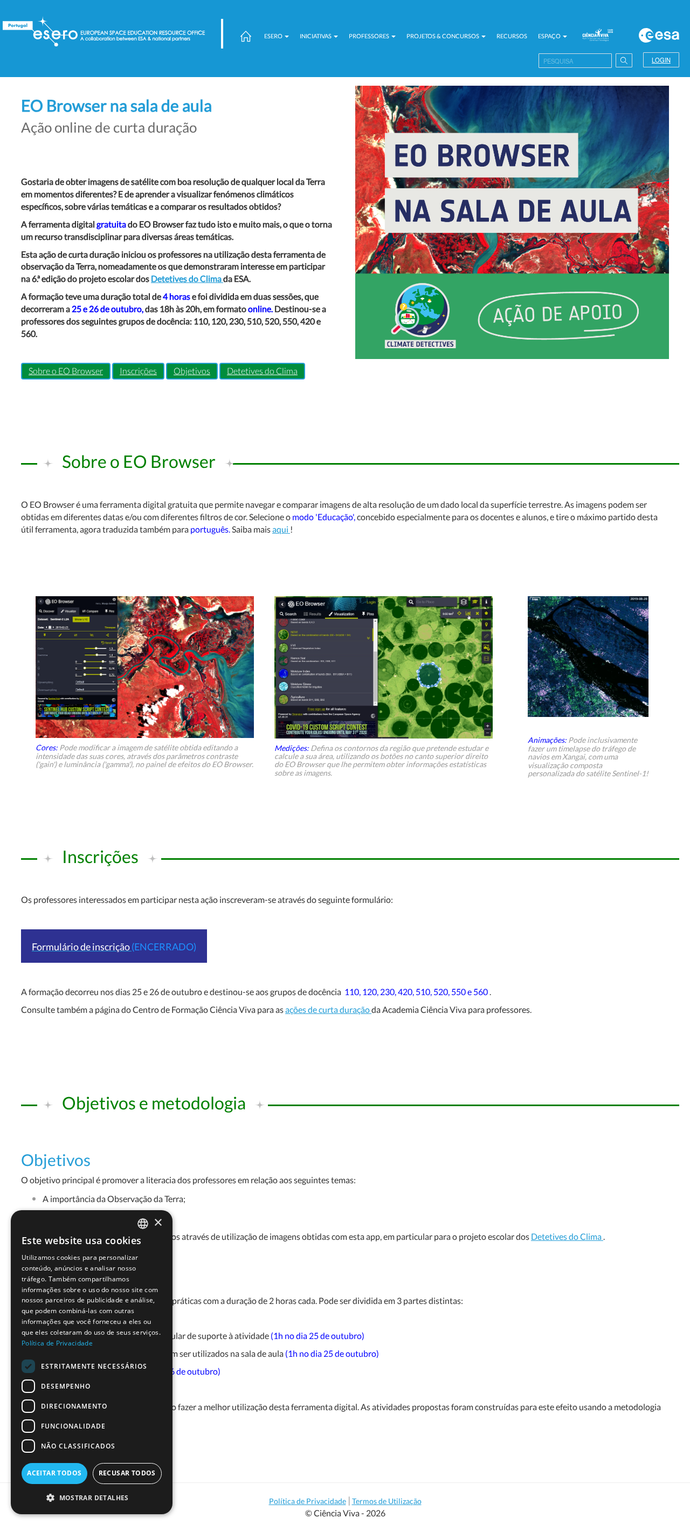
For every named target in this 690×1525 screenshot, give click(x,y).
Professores (369, 35)
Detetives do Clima (187, 278)
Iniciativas (316, 35)
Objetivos (192, 370)
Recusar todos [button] (127, 1473)
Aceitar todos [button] (54, 1473)
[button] (92, 1497)
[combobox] (142, 1223)
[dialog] (91, 1362)
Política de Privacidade (307, 1501)
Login (661, 60)
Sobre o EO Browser (66, 370)
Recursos (511, 35)
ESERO (274, 35)
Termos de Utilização (387, 1501)
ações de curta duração (328, 1009)
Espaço (550, 35)
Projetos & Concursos (443, 35)
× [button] (158, 1223)
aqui (281, 529)
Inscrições (138, 370)
